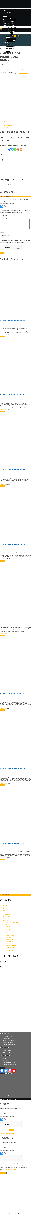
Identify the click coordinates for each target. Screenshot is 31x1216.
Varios (26, 73)
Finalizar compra (11, 39)
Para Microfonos (10, 947)
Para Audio (9, 949)
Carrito (8, 37)
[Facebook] (9, 149)
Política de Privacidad (9, 1038)
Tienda (5, 1180)
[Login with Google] (4, 206)
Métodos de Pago (7, 1061)
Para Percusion (10, 935)
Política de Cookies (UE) (9, 1044)
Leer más (2, 336)
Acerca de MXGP (7, 1036)
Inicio (4, 1176)
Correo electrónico (5, 235)
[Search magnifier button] (30, 895)
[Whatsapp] (15, 149)
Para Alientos (10, 939)
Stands (8, 924)
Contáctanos (6, 1059)
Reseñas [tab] (5, 127)
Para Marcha (9, 941)
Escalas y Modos (10, 1206)
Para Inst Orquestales (12, 932)
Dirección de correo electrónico (9, 1142)
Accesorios (12, 20)
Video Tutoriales (10, 48)
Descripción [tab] (6, 121)
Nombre (2, 232)
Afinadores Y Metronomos (13, 928)
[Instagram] (18, 149)
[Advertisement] (15, 103)
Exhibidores (13, 27)
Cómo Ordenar (7, 1050)
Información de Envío (9, 1062)
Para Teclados (10, 951)
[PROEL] (6, 81)
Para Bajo (9, 937)
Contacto (9, 12)
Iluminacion (13, 29)
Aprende (5, 1203)
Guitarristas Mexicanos (9, 14)
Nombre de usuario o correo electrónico (11, 1108)
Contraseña (3, 1113)
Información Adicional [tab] (9, 125)
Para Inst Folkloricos (12, 922)
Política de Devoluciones (9, 1064)
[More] (21, 149)
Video (11, 35)
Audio (11, 23)
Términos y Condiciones (9, 1040)
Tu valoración (4, 218)
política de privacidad (10, 1169)
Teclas (11, 33)
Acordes (8, 1204)
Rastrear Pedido (10, 41)
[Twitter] (12, 149)
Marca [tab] (4, 123)
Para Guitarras (10, 933)
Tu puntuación (4, 215)
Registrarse (3, 1172)
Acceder (11, 1130)
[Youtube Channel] (14, 1071)
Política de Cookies (8, 1042)
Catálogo (9, 18)
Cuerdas (12, 25)
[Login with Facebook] (1, 206)
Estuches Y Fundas (11, 945)
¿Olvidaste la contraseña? (7, 1133)
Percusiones (13, 31)
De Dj (7, 943)
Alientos (12, 21)
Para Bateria (9, 930)
